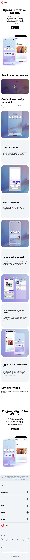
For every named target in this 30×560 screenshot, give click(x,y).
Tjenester (4, 499)
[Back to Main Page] (4, 2)
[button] (15, 27)
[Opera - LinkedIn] (22, 539)
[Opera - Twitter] (12, 539)
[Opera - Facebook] (2, 539)
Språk (27, 2)
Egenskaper (4, 492)
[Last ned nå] (15, 27)
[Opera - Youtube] (17, 539)
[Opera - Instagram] (27, 539)
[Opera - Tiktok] (7, 539)
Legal (3, 512)
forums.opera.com (16, 478)
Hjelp (3, 505)
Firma (3, 519)
